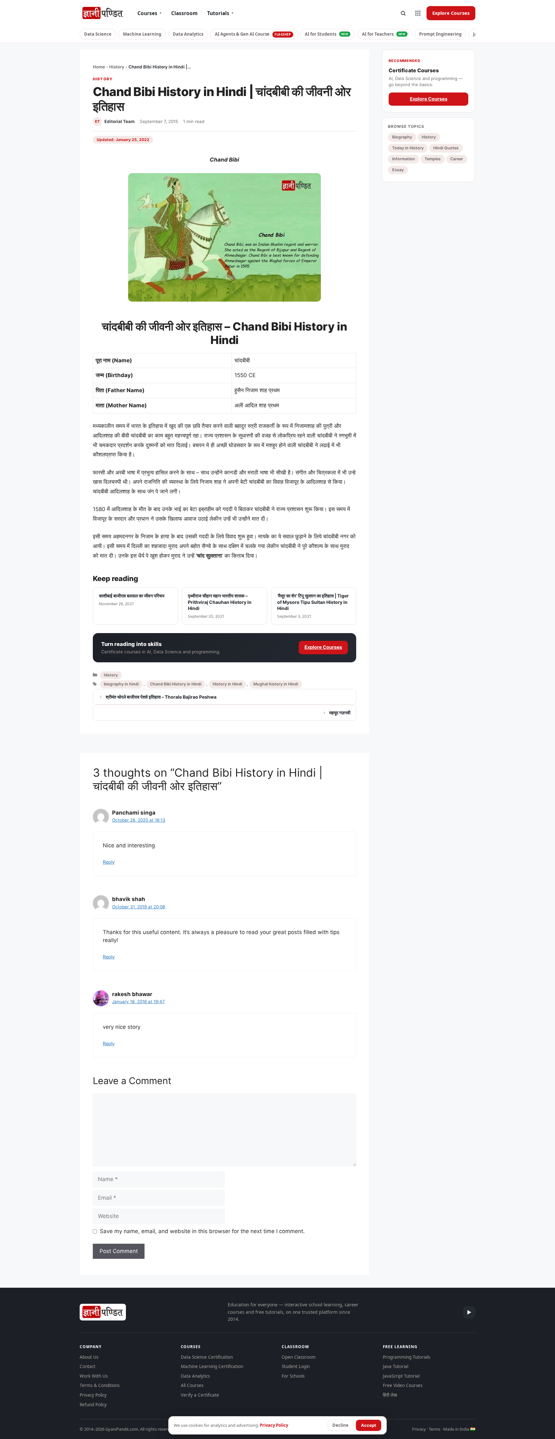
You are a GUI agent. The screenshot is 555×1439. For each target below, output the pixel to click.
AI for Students (326, 34)
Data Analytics (188, 34)
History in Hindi (227, 684)
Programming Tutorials (406, 1357)
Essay (398, 169)
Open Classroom (299, 1357)
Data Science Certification (207, 1357)
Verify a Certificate (200, 1395)
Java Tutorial (395, 1366)
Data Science (97, 34)
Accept (368, 1425)
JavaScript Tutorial (401, 1376)
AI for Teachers (384, 34)
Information (403, 158)
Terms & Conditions (99, 1385)
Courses (149, 13)
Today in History (408, 148)
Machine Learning (142, 34)
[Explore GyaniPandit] (418, 13)
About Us (89, 1357)
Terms (434, 1429)
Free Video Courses (402, 1385)
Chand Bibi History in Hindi (175, 684)
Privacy (419, 1429)
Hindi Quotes (446, 148)
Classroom (184, 13)
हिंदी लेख (390, 1395)
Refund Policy (93, 1405)
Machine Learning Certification (212, 1366)
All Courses (192, 1385)
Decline (340, 1425)
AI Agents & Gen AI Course (253, 34)
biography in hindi (121, 684)
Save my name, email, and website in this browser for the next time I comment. (202, 1231)
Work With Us (94, 1376)
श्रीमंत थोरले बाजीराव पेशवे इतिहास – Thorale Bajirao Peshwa (161, 697)
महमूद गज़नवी (339, 712)
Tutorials (220, 13)
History (116, 66)
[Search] (403, 13)
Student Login (296, 1366)
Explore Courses (451, 13)
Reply (109, 862)
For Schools (293, 1376)
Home (99, 66)
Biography (402, 137)
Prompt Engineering (440, 34)
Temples (433, 158)
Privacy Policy (93, 1395)
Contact (87, 1366)
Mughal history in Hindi (275, 684)
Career (456, 158)
